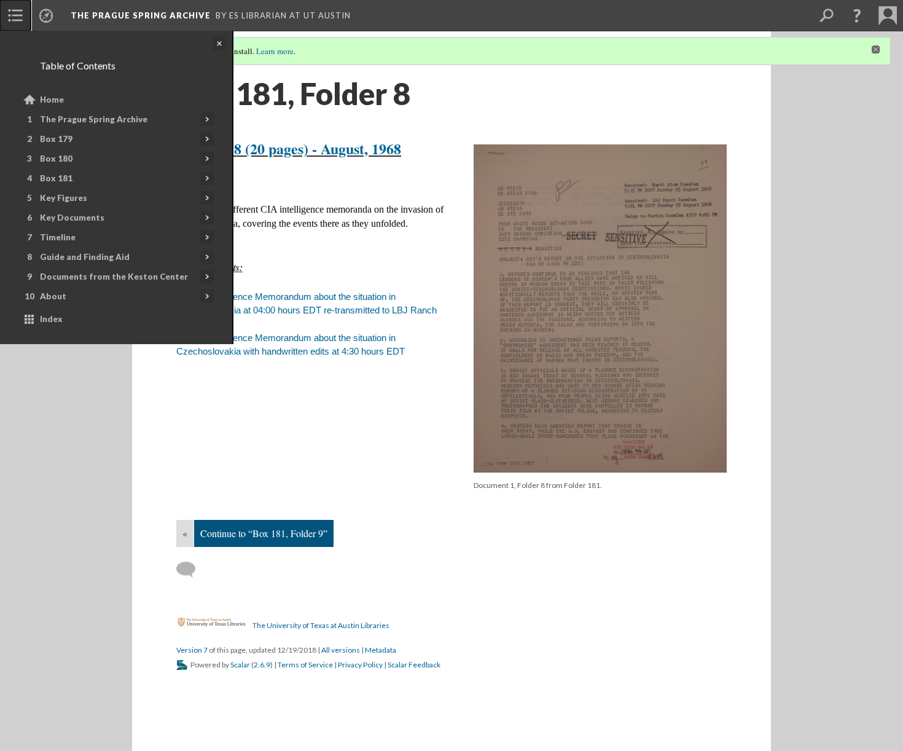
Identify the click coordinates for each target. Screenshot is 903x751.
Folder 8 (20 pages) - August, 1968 (295, 148)
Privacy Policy (360, 664)
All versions (340, 650)
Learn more (275, 51)
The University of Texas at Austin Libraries (320, 624)
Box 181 (56, 178)
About (53, 296)
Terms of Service (305, 664)
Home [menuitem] (52, 99)
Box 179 (56, 139)
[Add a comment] (191, 570)
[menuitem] (15, 15)
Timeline (58, 237)
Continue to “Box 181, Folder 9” (263, 533)
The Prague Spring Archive (93, 119)
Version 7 (192, 650)
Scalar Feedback (414, 664)
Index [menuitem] (51, 319)
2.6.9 (262, 664)
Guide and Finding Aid (85, 257)
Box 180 (56, 158)
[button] (857, 15)
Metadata (380, 650)
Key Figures (63, 198)
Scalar (240, 664)
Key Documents (72, 217)
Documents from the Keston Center (114, 276)
